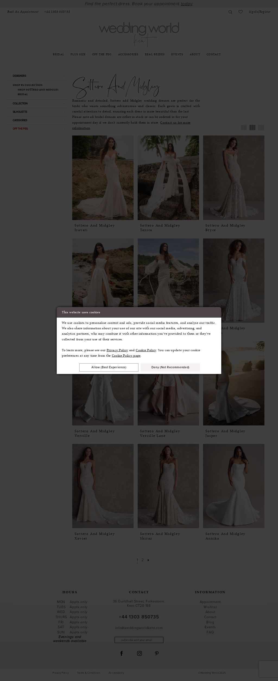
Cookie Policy (146, 350)
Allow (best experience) (108, 367)
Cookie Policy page (126, 355)
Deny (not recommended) (170, 367)
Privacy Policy (117, 350)
